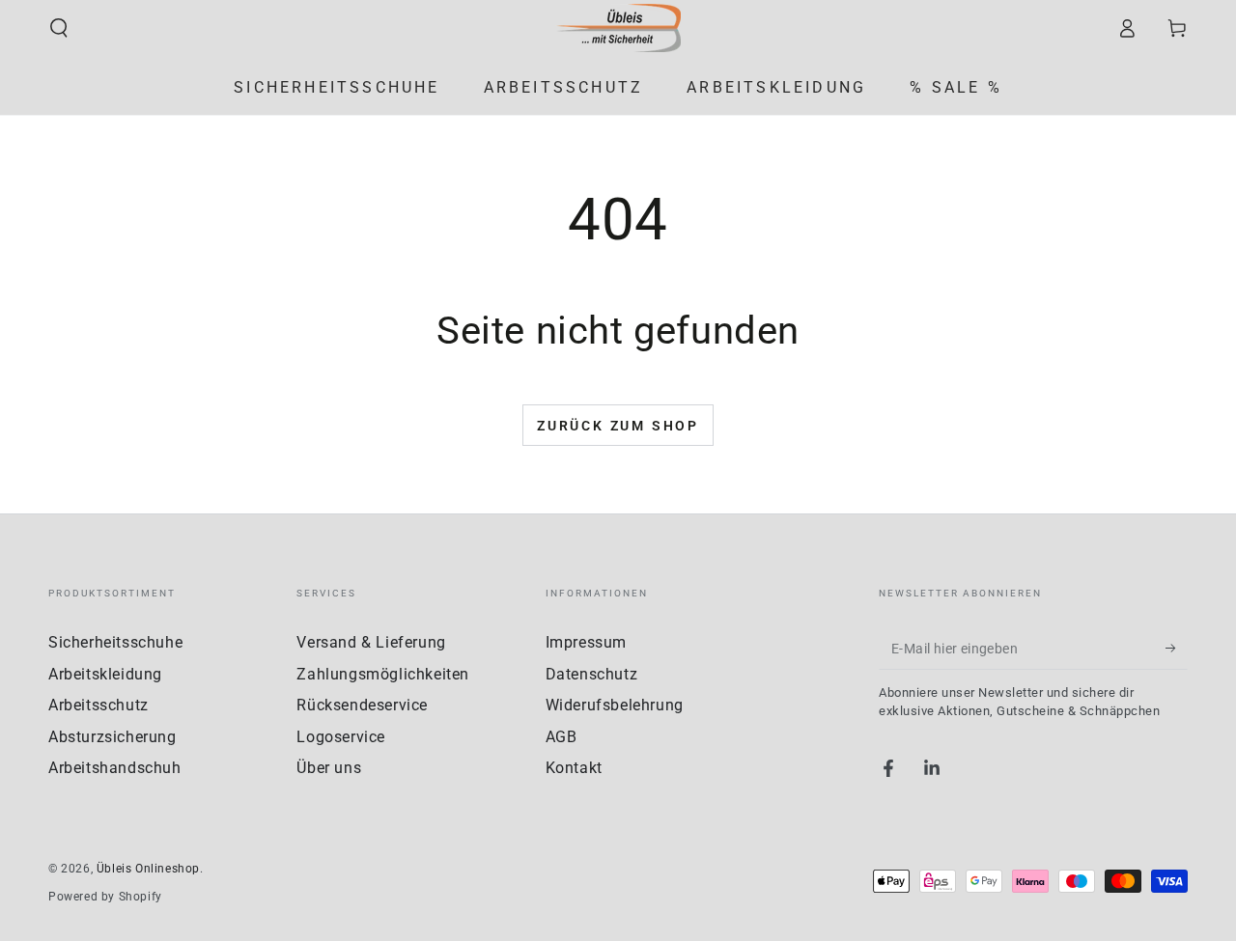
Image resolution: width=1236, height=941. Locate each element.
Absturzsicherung (112, 737)
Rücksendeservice (362, 705)
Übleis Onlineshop (148, 868)
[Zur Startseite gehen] (618, 28)
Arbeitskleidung (105, 674)
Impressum (586, 642)
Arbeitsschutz (98, 705)
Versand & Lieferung (370, 642)
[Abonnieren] (1177, 647)
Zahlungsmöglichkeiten (382, 674)
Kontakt (574, 768)
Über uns (328, 768)
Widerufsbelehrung (615, 705)
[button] (59, 28)
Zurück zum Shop (618, 425)
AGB (561, 737)
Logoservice (340, 737)
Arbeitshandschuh (115, 768)
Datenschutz (592, 674)
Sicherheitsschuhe (115, 642)
